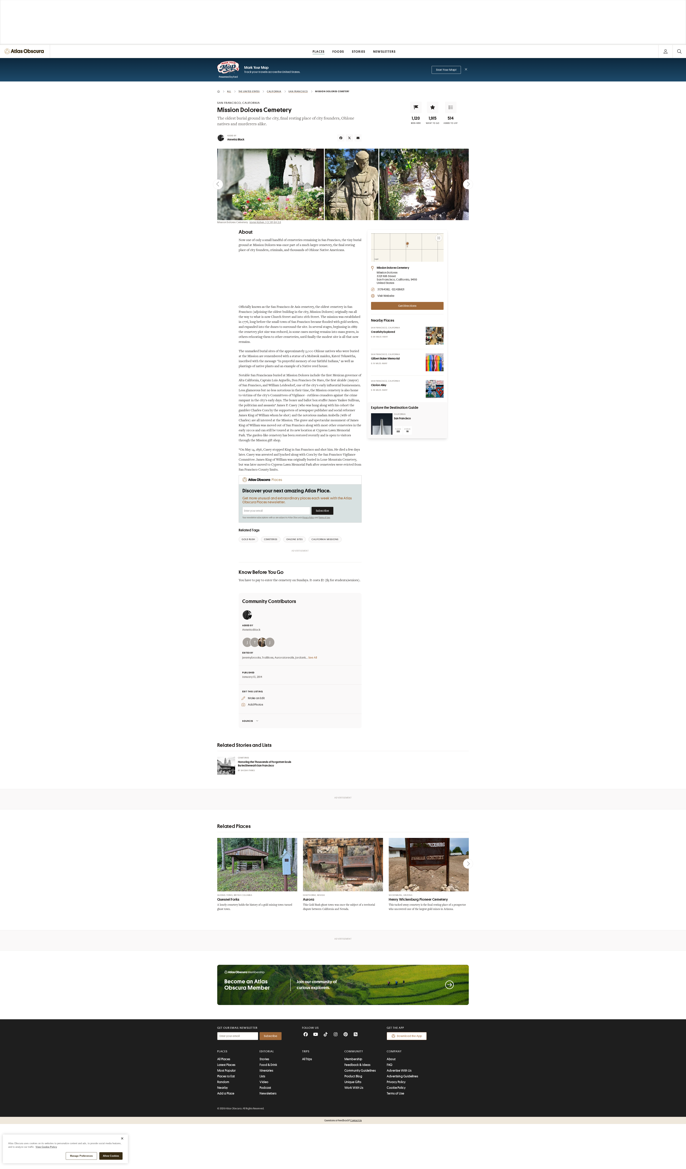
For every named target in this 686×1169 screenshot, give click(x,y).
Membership (353, 1059)
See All (312, 657)
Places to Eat (226, 1076)
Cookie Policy (396, 1087)
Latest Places (226, 1064)
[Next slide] (468, 184)
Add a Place (225, 1093)
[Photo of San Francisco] (381, 424)
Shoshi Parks (248, 770)
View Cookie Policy (46, 1147)
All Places (223, 1059)
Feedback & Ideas (357, 1064)
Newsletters (268, 1093)
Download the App (409, 1036)
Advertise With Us (399, 1070)
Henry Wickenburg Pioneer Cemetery (418, 899)
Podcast (265, 1087)
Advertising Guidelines (402, 1076)
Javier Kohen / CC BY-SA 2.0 (265, 222)
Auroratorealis (284, 657)
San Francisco (402, 418)
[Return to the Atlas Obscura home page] (25, 51)
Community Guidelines (360, 1070)
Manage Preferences (81, 1156)
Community (353, 1051)
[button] (416, 107)
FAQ (389, 1064)
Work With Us (353, 1087)
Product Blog (353, 1076)
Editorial (267, 1051)
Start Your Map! (446, 69)
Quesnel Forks (228, 899)
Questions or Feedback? (343, 1120)
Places (222, 1051)
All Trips (307, 1059)
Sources (247, 721)
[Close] (122, 1138)
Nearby (222, 1087)
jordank (300, 657)
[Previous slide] (218, 184)
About (391, 1059)
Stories (264, 1059)
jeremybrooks (251, 657)
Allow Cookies (111, 1156)
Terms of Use (324, 518)
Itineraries (266, 1070)
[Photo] (435, 336)
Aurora (308, 899)
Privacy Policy (308, 518)
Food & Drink (268, 1064)
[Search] (679, 51)
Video (264, 1082)
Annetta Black (236, 139)
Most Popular (226, 1070)
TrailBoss (267, 657)
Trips (306, 1051)
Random (223, 1082)
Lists (262, 1076)
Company (394, 1051)
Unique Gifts (352, 1082)
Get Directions (407, 305)
